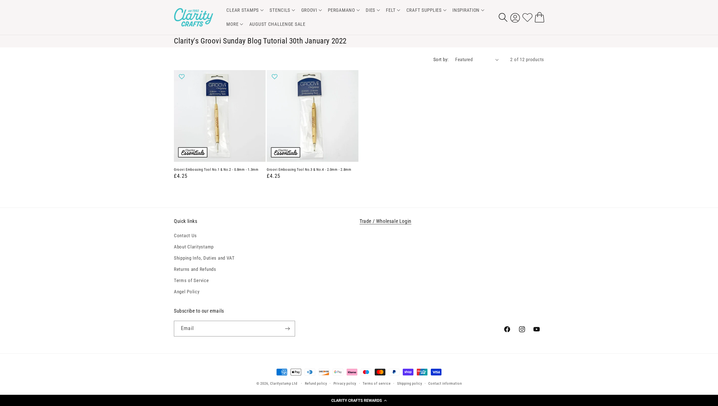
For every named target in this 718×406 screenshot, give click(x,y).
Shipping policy (409, 383)
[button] (359, 400)
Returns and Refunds (195, 269)
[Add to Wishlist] (182, 76)
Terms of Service (191, 280)
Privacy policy (344, 383)
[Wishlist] (527, 17)
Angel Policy (187, 291)
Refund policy (316, 383)
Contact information (445, 383)
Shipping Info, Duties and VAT (204, 258)
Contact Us (185, 235)
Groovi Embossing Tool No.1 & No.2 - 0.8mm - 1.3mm (216, 169)
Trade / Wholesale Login (385, 221)
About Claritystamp (194, 247)
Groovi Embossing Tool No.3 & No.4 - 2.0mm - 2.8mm (309, 169)
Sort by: (441, 59)
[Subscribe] (287, 328)
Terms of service (376, 383)
